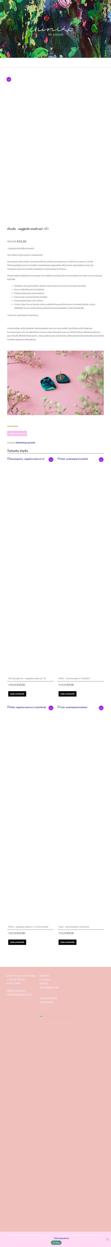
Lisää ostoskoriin (17, 433)
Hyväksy (56, 1243)
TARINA (44, 983)
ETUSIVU (45, 980)
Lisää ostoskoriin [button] (17, 694)
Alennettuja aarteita (25, 442)
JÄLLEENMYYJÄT (49, 987)
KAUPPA (44, 976)
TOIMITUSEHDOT (16, 991)
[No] (107, 1239)
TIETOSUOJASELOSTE (19, 995)
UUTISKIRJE (46, 1002)
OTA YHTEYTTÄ (48, 998)
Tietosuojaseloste (61, 1238)
